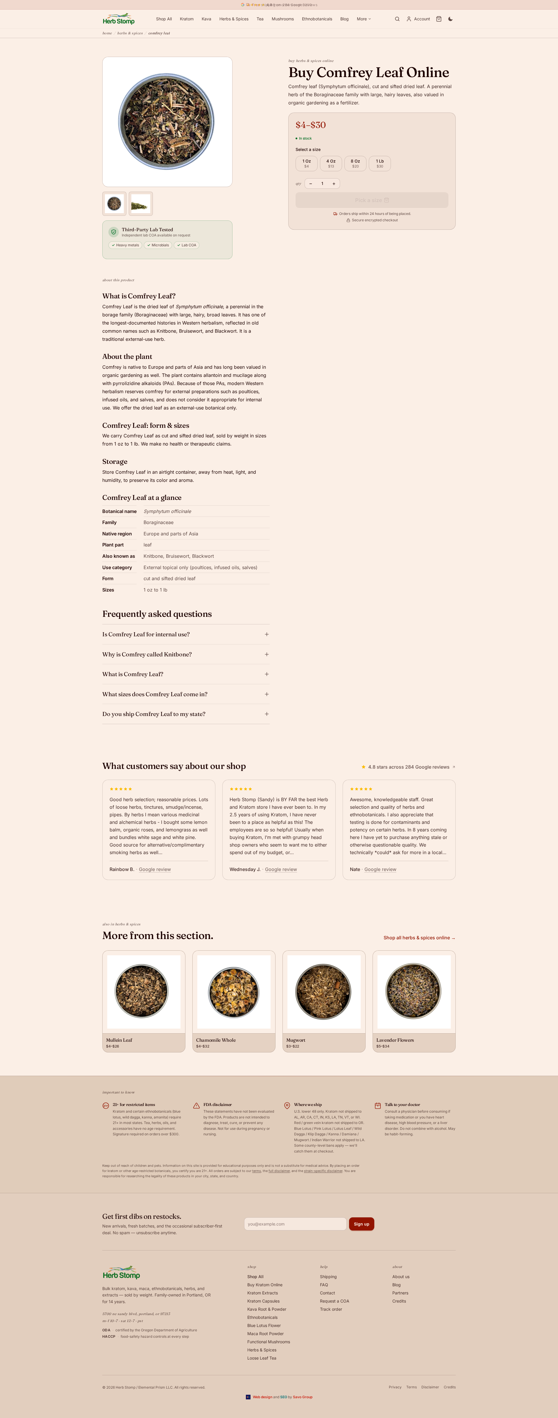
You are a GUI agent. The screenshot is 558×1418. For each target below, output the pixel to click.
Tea (260, 18)
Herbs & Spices (233, 18)
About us (400, 1276)
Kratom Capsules (263, 1300)
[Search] (397, 19)
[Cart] (439, 19)
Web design (262, 1397)
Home (107, 33)
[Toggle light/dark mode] (450, 19)
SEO (283, 1397)
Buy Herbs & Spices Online (310, 60)
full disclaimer (279, 1171)
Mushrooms (283, 18)
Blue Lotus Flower (264, 1325)
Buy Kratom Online (264, 1284)
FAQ (324, 1284)
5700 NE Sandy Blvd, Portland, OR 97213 (136, 1314)
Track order (331, 1309)
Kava (206, 18)
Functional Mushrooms (268, 1341)
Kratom (187, 18)
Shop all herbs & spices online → (420, 937)
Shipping (328, 1276)
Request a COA (334, 1300)
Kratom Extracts (262, 1292)
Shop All (164, 18)
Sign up (361, 1223)
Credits (399, 1300)
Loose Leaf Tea (261, 1357)
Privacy (395, 1387)
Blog (344, 18)
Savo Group (302, 1397)
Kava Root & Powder (266, 1309)
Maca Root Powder (265, 1333)
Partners (400, 1292)
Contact (327, 1292)
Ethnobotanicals (317, 18)
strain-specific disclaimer (323, 1171)
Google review (155, 869)
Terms (411, 1387)
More (362, 18)
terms (256, 1171)
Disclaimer (430, 1387)
